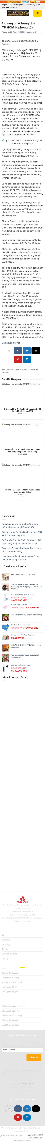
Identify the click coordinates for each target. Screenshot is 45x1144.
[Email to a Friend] (36, 350)
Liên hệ (5, 958)
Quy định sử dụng (9, 954)
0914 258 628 (29, 1083)
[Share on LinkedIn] (27, 359)
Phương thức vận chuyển (12, 982)
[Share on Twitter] (27, 350)
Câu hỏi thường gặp (10, 973)
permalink (5, 372)
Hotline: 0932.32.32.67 (13, 1135)
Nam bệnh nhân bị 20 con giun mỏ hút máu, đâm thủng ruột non (20, 558)
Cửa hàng (6, 944)
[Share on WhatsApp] (9, 350)
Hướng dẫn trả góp (10, 992)
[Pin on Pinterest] (18, 359)
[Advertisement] (22, 782)
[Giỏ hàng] (37, 13)
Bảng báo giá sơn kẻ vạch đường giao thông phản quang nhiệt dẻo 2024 (20, 526)
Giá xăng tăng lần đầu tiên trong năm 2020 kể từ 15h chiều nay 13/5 (22, 534)
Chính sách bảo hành (11, 1011)
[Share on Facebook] (18, 350)
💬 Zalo (13, 7)
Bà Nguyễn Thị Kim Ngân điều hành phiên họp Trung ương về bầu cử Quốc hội (22, 542)
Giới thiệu (6, 940)
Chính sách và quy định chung (14, 1006)
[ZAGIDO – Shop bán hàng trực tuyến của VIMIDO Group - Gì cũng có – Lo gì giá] (18, 13)
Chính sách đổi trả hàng (12, 1015)
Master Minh (31, 32)
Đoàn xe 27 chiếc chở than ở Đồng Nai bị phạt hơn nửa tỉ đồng (21, 550)
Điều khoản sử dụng (10, 978)
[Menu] (3, 13)
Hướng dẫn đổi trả (9, 987)
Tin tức (24, 370)
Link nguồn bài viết (11, 343)
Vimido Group (24, 1141)
